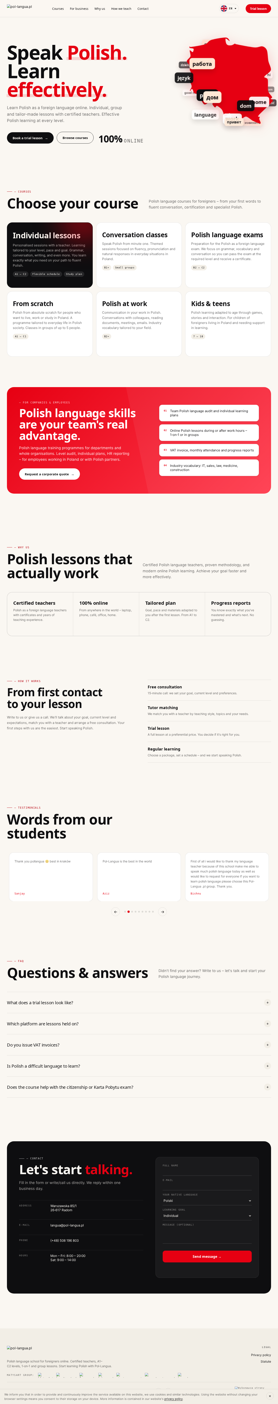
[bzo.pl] (183, 1375)
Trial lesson (258, 9)
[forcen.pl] (87, 1375)
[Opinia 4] (135, 912)
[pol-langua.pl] (23, 8)
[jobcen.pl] (105, 1375)
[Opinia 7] (146, 912)
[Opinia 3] (132, 912)
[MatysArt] (45, 1375)
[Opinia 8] (149, 912)
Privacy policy (261, 1355)
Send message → (207, 1256)
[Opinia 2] (128, 912)
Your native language (180, 1194)
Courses (58, 9)
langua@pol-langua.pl (67, 1225)
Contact (143, 9)
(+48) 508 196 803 (64, 1240)
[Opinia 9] (153, 912)
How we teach (121, 9)
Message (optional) (178, 1224)
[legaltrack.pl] (66, 1375)
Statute (266, 1361)
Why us (99, 9)
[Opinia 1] (125, 912)
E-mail (168, 1180)
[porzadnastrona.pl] (160, 1375)
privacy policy (173, 1399)
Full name (171, 1165)
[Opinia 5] (139, 912)
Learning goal (174, 1209)
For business (79, 9)
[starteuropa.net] (129, 1375)
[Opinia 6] (142, 912)
